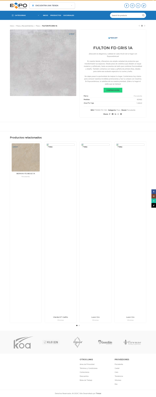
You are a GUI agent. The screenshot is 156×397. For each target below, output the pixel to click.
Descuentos (84, 376)
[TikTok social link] (143, 5)
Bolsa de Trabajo (86, 380)
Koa (116, 384)
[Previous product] (139, 25)
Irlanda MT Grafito (60, 317)
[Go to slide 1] (76, 325)
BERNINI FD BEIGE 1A (25, 174)
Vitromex (60, 320)
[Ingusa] (78, 342)
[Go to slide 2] (79, 325)
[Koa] (23, 342)
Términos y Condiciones (88, 368)
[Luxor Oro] (95, 229)
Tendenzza (119, 376)
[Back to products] (142, 25)
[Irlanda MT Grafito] (61, 229)
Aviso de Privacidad (87, 364)
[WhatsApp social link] (138, 5)
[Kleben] (50, 342)
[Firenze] (132, 342)
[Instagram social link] (132, 5)
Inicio (12, 26)
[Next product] (144, 25)
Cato (116, 372)
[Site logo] (18, 5)
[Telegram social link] (121, 114)
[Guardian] (105, 342)
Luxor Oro (95, 317)
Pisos (38, 26)
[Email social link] (112, 114)
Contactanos (84, 372)
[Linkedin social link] (115, 114)
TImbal (98, 393)
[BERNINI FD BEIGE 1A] (26, 157)
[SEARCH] (143, 15)
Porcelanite (138, 96)
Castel (117, 368)
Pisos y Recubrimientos (24, 26)
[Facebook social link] (126, 5)
